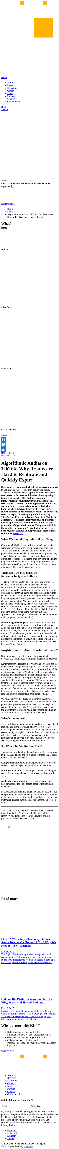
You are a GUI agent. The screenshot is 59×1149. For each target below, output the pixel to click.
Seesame (28, 1146)
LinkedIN (12, 1135)
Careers (11, 90)
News (10, 93)
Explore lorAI (8, 204)
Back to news (7, 453)
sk (4, 106)
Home (10, 209)
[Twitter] (29, 444)
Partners (11, 96)
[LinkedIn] (29, 449)
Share (4, 435)
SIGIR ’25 (18, 533)
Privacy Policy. (8, 1125)
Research (11, 85)
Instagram (12, 1133)
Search (4, 109)
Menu (4, 77)
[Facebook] (29, 439)
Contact (11, 99)
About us (11, 82)
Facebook (12, 1130)
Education (12, 88)
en (2, 106)
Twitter (10, 1138)
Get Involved (13, 101)
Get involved (7, 1050)
